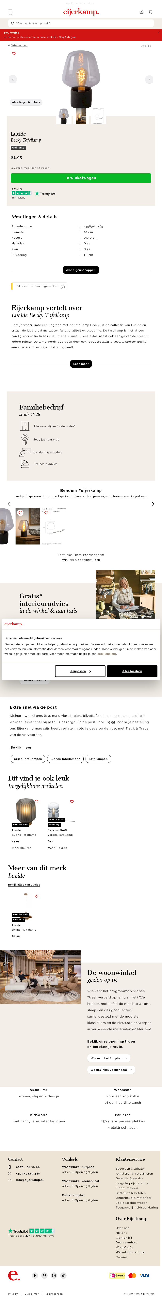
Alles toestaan (132, 671)
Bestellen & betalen (131, 1193)
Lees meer (81, 363)
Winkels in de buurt (131, 1252)
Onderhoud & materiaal (133, 1197)
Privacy (13, 1294)
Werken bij (124, 1237)
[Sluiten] (159, 32)
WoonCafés (124, 1247)
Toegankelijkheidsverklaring (137, 1207)
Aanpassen (78, 671)
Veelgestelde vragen (131, 1202)
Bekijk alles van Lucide (24, 884)
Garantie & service (130, 1178)
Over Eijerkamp (131, 1218)
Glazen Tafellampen (65, 758)
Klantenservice (130, 1159)
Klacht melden (127, 1188)
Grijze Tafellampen (28, 758)
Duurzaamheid (127, 1242)
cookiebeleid (106, 653)
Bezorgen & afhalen (131, 1168)
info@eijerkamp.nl (30, 1179)
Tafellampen (19, 45)
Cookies (122, 1257)
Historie (121, 1232)
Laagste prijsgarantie (132, 1183)
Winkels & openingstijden (81, 559)
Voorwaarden (54, 1294)
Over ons (122, 1228)
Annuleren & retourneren (134, 1173)
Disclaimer (31, 1294)
